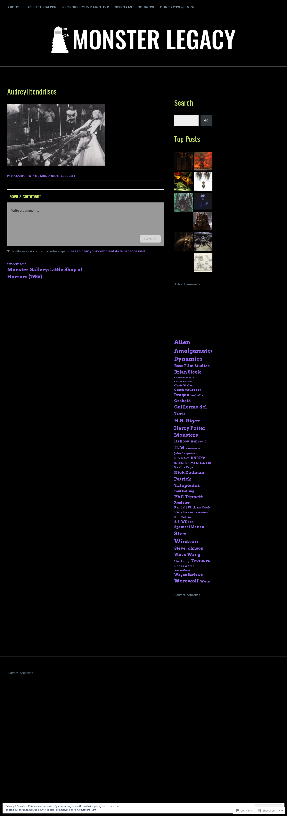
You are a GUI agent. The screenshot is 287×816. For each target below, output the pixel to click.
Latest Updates (40, 7)
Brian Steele (188, 372)
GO (206, 120)
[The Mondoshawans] (183, 242)
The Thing (181, 561)
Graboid (182, 401)
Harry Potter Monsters (190, 431)
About (13, 7)
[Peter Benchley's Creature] (183, 182)
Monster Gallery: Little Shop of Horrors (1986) (44, 271)
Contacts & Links (177, 7)
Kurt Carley (181, 463)
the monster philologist (54, 176)
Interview (193, 448)
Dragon (181, 394)
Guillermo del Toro (190, 410)
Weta (205, 581)
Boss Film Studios (192, 366)
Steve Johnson (189, 548)
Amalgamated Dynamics (194, 354)
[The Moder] (183, 162)
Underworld (184, 566)
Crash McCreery (187, 390)
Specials (123, 7)
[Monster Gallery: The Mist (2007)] (203, 263)
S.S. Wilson (184, 522)
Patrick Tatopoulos (187, 482)
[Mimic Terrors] (203, 202)
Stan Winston (186, 537)
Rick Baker (184, 512)
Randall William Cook (192, 507)
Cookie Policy (86, 809)
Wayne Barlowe (188, 575)
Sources (146, 7)
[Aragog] (203, 242)
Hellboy (181, 441)
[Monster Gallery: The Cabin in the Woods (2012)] (203, 182)
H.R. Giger (187, 421)
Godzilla (197, 395)
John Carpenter (185, 453)
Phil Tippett (188, 496)
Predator (182, 503)
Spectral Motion (189, 527)
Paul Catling (184, 491)
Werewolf (186, 581)
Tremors (200, 560)
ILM (179, 447)
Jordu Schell (181, 458)
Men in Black (200, 463)
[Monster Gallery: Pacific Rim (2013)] (203, 162)
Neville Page (183, 467)
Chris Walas (183, 385)
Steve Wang (187, 554)
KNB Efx (198, 458)
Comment (150, 239)
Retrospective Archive (85, 7)
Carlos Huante (183, 381)
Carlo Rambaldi (185, 377)
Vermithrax (182, 570)
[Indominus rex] (183, 203)
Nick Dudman (189, 472)
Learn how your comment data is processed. (108, 251)
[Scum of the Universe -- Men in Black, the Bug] (202, 222)
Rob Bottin (182, 517)
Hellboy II (198, 441)
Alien (182, 342)
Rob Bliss (201, 512)
